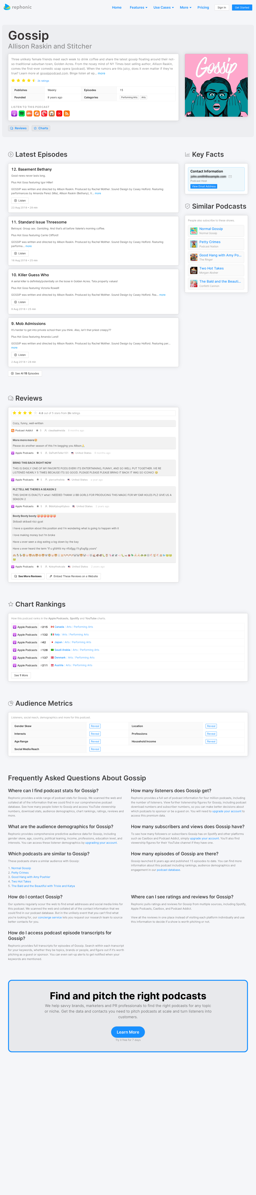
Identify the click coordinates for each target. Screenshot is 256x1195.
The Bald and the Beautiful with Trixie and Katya (220, 281)
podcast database (168, 870)
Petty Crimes (210, 242)
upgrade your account (226, 811)
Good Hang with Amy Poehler (220, 255)
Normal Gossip (211, 229)
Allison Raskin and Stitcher (50, 46)
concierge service (50, 917)
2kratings (43, 80)
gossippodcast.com (54, 73)
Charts (43, 128)
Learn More (128, 1032)
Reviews (20, 128)
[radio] (13, 80)
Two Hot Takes (211, 268)
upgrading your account (101, 842)
